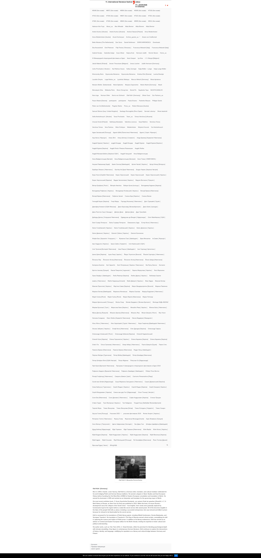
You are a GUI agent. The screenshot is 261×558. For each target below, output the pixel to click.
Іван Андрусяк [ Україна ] (100, 244)
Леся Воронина (159, 270)
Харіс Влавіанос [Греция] (154, 419)
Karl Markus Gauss (118, 69)
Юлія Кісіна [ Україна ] (160, 429)
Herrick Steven (153, 53)
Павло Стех (163, 344)
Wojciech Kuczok (143, 127)
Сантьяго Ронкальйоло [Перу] (143, 376)
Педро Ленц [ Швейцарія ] (142, 350)
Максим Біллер (160, 281)
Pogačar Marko (117, 106)
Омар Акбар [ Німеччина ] (131, 344)
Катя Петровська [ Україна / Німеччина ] (130, 265)
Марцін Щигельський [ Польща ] (103, 302)
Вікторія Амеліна (115, 185)
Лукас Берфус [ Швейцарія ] (101, 275)
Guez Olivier (120, 53)
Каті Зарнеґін (110, 265)
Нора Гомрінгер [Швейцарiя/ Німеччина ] (151, 323)
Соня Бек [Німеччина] (99, 397)
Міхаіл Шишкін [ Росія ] (149, 313)
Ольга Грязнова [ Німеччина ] (110, 344)
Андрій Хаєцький (126, 153)
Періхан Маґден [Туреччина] (101, 355)
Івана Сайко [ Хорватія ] (119, 244)
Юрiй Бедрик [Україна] (99, 435)
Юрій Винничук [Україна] (158, 435)
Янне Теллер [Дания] (160, 440)
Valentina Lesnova (131, 122)
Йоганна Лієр (96, 260)
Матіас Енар (120, 302)
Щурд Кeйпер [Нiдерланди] (101, 429)
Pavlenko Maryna (144, 100)
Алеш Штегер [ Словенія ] (126, 138)
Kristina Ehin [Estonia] (144, 74)
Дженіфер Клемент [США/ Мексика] (104, 207)
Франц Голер (118, 419)
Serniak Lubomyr (149, 111)
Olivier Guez (146, 95)
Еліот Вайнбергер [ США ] (156, 217)
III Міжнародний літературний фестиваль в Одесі (108, 58)
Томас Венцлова (108, 408)
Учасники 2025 (115, 413)
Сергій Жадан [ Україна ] (121, 387)
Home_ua (163, 53)
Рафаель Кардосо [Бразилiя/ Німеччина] (105, 371)
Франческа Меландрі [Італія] (134, 419)
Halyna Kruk (130, 53)
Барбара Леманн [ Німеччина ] (102, 169)
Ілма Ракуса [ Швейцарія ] (126, 249)
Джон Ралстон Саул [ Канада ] (102, 212)
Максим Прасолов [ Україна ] (102, 286)
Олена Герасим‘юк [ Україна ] (119, 339)
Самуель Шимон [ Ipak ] (123, 376)
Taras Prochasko (119, 116)
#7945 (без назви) (112, 21)
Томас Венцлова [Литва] (125, 408)
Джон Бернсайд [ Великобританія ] (129, 207)
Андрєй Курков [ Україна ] (100, 143)
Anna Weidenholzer (151, 32)
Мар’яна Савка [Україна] (122, 286)
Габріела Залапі (117, 196)
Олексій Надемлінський (144, 334)
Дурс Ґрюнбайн (141, 212)
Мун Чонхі (162, 313)
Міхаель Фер (135, 313)
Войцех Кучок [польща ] (131, 185)
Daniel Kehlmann (129, 42)
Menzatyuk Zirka (97, 90)
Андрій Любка (139, 148)
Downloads (156, 42)
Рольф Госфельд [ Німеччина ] (102, 376)
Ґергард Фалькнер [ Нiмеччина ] (131, 201)
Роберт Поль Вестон (152, 371)
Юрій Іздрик (96, 440)
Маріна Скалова (134, 291)
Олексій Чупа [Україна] (99, 339)
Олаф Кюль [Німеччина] (120, 328)
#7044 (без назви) (112, 16)
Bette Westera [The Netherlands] (102, 42)
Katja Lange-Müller (160, 69)
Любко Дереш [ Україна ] (139, 275)
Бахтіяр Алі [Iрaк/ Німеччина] (124, 169)
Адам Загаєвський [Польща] (101, 132)
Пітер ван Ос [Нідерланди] (139, 360)
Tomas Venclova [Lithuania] (143, 116)
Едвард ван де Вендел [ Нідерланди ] (133, 217)
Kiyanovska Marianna (112, 74)
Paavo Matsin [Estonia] (99, 100)
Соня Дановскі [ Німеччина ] (118, 397)
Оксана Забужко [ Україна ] (101, 328)
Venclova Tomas (155, 122)
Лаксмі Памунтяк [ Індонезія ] (120, 270)
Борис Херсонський (122, 175)
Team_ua (130, 116)
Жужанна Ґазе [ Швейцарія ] (128, 238)
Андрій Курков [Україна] (100, 148)
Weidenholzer (131, 127)
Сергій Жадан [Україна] (139, 387)
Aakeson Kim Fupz (98, 26)
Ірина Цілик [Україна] (99, 254)
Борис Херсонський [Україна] (102, 180)
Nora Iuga (95, 95)
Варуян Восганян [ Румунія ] (145, 180)
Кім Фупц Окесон (151, 265)
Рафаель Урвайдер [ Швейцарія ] (132, 371)
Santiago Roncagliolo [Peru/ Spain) (131, 111)
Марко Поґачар (148, 297)
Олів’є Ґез (95, 344)
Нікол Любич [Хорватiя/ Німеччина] (118, 318)
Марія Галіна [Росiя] (99, 297)
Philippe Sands (157, 100)
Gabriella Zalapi (109, 53)
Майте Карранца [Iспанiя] (116, 281)
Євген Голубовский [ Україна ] (102, 228)
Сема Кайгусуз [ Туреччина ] (101, 387)
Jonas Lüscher (135, 63)
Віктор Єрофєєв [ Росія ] (100, 185)
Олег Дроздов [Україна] (138, 328)
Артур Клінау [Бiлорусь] (157, 164)
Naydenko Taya (143, 90)
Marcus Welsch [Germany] (139, 79)
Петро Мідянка (123, 360)
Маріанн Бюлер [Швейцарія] (101, 291)
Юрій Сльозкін (107, 440)
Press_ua (127, 106)
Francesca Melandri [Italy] (141, 47)
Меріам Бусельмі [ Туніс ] (100, 307)
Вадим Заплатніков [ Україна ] (124, 180)
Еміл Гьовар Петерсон (99, 222)
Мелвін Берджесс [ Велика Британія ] (138, 302)
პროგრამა (113, 445)
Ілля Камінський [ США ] (137, 244)
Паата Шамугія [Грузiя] (149, 344)
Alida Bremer (129, 26)
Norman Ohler (105, 95)
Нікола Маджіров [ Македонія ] (142, 318)
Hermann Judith (141, 53)
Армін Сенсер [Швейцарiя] (121, 164)
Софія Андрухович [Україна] (138, 397)
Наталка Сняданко (98, 318)
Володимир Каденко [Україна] (151, 185)
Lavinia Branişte (158, 74)
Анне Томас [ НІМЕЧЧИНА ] (146, 159)
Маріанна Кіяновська (120, 291)
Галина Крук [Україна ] (132, 196)
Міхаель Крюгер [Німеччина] (119, 313)
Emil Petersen (109, 47)
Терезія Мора (96, 408)
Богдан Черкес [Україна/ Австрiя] (147, 169)
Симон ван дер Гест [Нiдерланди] (125, 392)
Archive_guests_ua (132, 37)
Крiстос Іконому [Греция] (100, 270)
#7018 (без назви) (154, 10)
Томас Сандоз (160, 408)
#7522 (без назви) (140, 16)
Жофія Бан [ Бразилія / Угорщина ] (104, 238)
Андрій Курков (139, 143)
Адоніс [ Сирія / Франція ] (148, 132)
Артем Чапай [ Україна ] (140, 164)
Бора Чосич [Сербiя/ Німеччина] (103, 175)
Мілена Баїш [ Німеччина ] (158, 307)
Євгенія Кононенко (137, 233)
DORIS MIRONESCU (144, 42)
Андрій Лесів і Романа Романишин (121, 148)
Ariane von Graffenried (149, 37)
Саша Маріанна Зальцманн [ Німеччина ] (129, 382)
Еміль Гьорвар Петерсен (117, 222)
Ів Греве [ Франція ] (158, 238)
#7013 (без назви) (98, 16)
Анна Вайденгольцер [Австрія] (102, 159)
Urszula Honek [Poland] (99, 122)
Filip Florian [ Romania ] (123, 47)
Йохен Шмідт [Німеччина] (153, 260)
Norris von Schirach (118, 95)
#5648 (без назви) (98, 10)
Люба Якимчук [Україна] (121, 275)
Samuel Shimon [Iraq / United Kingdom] (105, 111)
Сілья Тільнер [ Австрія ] (146, 392)
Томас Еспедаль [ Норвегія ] (144, 408)
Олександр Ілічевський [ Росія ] (102, 334)
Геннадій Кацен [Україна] (100, 201)
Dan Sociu (119, 42)
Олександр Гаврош (154, 328)
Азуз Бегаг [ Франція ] (99, 138)
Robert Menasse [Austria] (140, 106)
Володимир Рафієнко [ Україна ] (103, 191)
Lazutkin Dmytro (97, 79)
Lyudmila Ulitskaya (123, 79)
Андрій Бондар (128, 143)
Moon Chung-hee (122, 90)
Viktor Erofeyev (120, 127)
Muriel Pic (133, 90)
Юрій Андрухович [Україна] (139, 435)
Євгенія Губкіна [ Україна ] (120, 233)
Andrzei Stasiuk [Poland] (135, 32)
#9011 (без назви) (154, 21)
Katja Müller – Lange (145, 69)
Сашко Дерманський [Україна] (155, 382)
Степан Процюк (155, 397)
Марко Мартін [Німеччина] (132, 297)
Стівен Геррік (96, 403)
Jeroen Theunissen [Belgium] (118, 63)
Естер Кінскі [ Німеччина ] (149, 222)
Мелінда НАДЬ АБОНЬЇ (160, 302)
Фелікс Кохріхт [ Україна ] (151, 413)
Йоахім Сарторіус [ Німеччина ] (153, 254)
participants (113, 100)
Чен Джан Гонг (139, 424)
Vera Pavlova (109, 127)
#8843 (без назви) (126, 21)
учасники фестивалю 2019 (132, 413)
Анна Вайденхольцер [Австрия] (124, 159)
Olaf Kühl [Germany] (133, 95)
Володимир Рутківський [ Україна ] (127, 191)
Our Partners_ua (157, 95)
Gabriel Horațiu (97, 53)
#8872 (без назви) (112, 10)
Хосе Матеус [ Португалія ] (101, 424)
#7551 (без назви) (154, 16)
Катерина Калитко (98, 265)
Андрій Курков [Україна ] (154, 143)
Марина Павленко (161, 286)
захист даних (95, 549)
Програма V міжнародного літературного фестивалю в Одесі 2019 (138, 366)
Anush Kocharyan (118, 37)
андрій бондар (116, 143)
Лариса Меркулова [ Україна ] (142, 270)
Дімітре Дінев (118, 212)
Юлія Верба (147, 429)
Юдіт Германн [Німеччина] (132, 429)
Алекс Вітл (112, 138)
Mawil (160, 85)
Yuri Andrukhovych (157, 127)
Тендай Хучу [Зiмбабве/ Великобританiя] (147, 403)
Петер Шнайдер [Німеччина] (142, 355)
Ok (176, 555)
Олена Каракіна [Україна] (139, 339)
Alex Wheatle (119, 26)
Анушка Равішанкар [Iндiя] (101, 164)
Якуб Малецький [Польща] (122, 440)
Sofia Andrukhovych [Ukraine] (102, 116)
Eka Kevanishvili (97, 47)
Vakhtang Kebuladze (116, 122)
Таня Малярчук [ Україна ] (111, 403)
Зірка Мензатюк (145, 238)
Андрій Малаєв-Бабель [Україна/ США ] (105, 153)
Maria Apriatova (155, 79)
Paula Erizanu (132, 100)
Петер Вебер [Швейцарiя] (121, 355)
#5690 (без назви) (140, 10)
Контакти (162, 265)
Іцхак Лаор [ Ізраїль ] (115, 254)
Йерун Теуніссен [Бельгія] (132, 254)
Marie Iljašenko (118, 85)
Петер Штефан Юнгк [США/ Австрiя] (104, 360)
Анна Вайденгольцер (141, 153)
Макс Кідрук (149, 281)
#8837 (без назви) (126, 16)
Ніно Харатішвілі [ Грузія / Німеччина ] (123, 323)
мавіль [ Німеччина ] (99, 281)
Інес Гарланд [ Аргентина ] (146, 249)
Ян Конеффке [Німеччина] (142, 440)
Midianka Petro (110, 90)
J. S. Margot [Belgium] (152, 58)
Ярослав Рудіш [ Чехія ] (100, 445)
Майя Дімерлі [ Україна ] (135, 281)
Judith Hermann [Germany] (150, 63)
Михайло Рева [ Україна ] (138, 307)
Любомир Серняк (155, 275)
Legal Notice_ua (110, 79)
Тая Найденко (127, 403)
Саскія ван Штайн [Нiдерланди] (102, 382)
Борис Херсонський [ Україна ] (156, 175)
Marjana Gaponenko (131, 85)
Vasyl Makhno (143, 122)
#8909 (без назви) (140, 21)
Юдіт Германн (117, 429)
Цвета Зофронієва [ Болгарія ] (122, 424)
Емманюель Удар (133, 222)
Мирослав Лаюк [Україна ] (119, 307)
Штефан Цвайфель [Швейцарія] (156, 424)
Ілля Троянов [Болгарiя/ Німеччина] (104, 249)
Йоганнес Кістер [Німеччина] (112, 260)
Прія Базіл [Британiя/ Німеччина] (103, 366)
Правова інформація (98, 546)
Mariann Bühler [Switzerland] (101, 85)
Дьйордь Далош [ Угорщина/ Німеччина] (105, 217)
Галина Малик (146, 196)
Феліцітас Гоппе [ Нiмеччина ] (102, 419)
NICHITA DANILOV (156, 90)
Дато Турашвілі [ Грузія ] (152, 201)
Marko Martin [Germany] (148, 85)
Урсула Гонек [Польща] (100, 413)
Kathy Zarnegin (131, 69)
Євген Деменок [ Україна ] (145, 228)
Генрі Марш (115, 201)
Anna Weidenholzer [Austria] (101, 37)
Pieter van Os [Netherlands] (101, 106)
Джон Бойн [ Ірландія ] (150, 207)
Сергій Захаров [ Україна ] (158, 387)
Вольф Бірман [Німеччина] (149, 191)
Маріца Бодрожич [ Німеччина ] (152, 291)
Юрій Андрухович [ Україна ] (118, 435)
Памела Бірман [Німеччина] (101, 350)
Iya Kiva (140, 58)
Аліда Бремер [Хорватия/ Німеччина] (149, 138)
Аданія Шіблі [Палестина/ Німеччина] (125, 132)
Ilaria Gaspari (131, 58)
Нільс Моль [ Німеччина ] (100, 323)
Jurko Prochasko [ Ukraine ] (101, 69)
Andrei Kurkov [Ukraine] (100, 32)
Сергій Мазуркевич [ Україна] (102, 392)
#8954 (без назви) (126, 10)
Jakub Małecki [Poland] (99, 63)
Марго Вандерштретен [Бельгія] (142, 286)
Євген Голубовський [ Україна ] (124, 228)
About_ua (109, 26)
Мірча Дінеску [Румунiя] (100, 313)
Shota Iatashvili (162, 111)
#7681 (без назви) (98, 21)
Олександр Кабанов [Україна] (125, 334)
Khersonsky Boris (97, 74)
